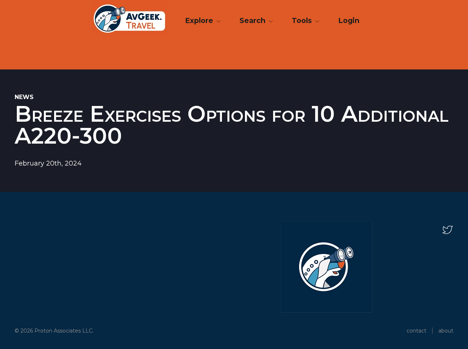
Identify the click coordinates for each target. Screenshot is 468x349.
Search (253, 20)
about (445, 330)
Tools (303, 20)
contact (416, 330)
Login (348, 20)
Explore (200, 20)
